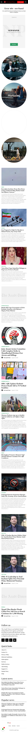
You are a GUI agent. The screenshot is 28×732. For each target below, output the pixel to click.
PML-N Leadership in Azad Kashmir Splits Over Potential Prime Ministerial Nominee (12, 578)
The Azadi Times (7, 357)
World (3, 228)
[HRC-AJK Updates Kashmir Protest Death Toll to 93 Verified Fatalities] (14, 370)
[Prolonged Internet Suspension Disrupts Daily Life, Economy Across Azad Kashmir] (14, 482)
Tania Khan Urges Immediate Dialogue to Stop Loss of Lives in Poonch (13, 269)
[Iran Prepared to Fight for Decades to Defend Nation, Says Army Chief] (14, 217)
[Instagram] (6, 640)
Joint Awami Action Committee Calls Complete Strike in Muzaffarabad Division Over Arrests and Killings (13, 352)
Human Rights (5, 305)
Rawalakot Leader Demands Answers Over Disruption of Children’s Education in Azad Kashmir (13, 715)
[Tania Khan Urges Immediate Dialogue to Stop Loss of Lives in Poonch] (14, 256)
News (2, 187)
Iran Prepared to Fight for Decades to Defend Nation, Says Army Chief (12, 230)
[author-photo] (2, 357)
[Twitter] (10, 640)
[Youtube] (14, 640)
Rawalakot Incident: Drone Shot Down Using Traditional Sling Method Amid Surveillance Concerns (13, 190)
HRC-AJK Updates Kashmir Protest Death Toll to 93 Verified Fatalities (13, 385)
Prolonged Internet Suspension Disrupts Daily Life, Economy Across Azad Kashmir (13, 495)
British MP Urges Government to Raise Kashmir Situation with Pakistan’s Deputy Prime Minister (13, 309)
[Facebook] (3, 640)
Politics (3, 266)
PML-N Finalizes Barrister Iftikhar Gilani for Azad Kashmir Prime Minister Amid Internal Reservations (13, 536)
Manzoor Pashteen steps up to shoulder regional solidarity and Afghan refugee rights (12, 416)
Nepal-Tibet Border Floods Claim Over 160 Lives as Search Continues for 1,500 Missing (13, 611)
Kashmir (3, 492)
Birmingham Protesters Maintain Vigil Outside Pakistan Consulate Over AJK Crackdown (12, 456)
